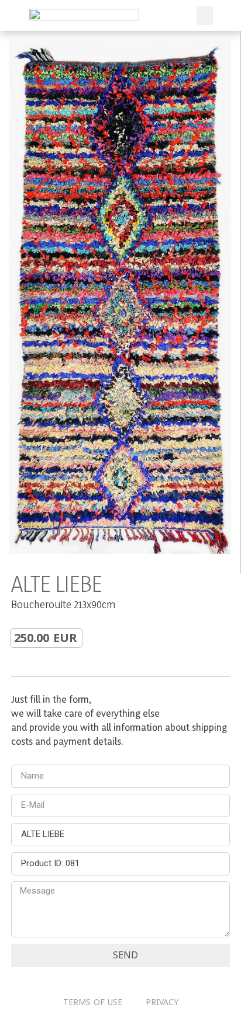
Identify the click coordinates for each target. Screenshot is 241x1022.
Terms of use (92, 1002)
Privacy (162, 1002)
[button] (205, 15)
